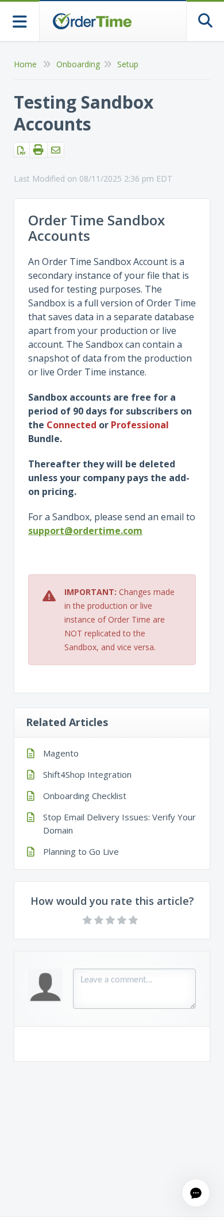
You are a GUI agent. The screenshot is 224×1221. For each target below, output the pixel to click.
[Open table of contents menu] (20, 20)
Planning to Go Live (81, 851)
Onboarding (78, 64)
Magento (61, 753)
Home (25, 64)
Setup (127, 64)
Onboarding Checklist (84, 795)
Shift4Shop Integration (87, 774)
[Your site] (92, 21)
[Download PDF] (21, 150)
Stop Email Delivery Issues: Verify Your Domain (119, 823)
